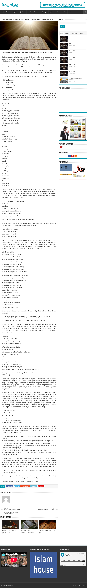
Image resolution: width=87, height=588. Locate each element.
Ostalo (52, 12)
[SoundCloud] (76, 156)
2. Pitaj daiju (72, 64)
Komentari (74, 33)
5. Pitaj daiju (72, 43)
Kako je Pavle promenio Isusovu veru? (9, 531)
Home (3, 19)
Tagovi (81, 33)
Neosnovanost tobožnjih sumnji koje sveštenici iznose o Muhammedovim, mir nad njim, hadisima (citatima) (12, 511)
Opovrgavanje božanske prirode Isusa (46, 510)
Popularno (67, 33)
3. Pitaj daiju (72, 57)
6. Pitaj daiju (72, 37)
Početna (2, 12)
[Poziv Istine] (10, 4)
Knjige (45, 12)
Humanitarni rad (63, 12)
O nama (9, 12)
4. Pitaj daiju (72, 50)
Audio (29, 12)
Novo (61, 33)
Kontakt (72, 12)
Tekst (16, 12)
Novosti (38, 12)
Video (23, 12)
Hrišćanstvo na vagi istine (15, 19)
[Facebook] (69, 156)
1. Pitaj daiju (72, 71)
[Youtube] (72, 156)
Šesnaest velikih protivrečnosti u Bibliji (27, 531)
